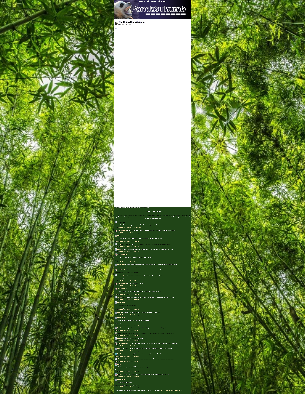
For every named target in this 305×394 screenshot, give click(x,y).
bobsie (119, 249)
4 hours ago (136, 241)
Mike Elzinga (121, 222)
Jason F (119, 297)
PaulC (119, 235)
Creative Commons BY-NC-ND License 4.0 (171, 390)
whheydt (119, 348)
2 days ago (136, 267)
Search (163, 1)
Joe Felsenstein (122, 230)
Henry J (119, 244)
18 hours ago (137, 261)
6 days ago (136, 309)
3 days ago (136, 286)
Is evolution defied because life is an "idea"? (124, 227)
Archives (152, 1)
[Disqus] (152, 144)
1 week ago (136, 314)
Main (143, 1)
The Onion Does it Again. (131, 22)
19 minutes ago (137, 227)
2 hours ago (136, 232)
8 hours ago (136, 246)
